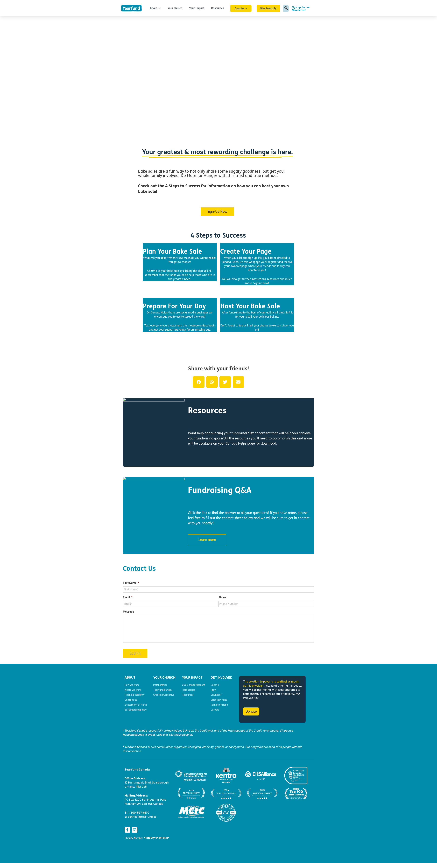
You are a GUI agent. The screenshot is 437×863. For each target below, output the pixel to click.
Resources (217, 8)
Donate (239, 8)
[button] (199, 382)
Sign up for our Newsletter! (301, 9)
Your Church (175, 8)
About (153, 8)
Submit (135, 653)
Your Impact (196, 8)
